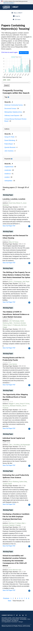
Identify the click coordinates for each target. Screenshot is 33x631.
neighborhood (8, 166)
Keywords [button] (13, 158)
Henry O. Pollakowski (13, 325)
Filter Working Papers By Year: (12, 77)
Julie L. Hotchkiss (14, 444)
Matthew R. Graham (15, 523)
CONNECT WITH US (7, 615)
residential (7, 170)
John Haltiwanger (14, 321)
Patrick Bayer (8, 144)
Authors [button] (6, 129)
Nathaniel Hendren (15, 406)
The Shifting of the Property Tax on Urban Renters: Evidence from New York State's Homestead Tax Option (16, 274)
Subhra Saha (23, 481)
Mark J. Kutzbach (14, 323)
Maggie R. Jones (14, 403)
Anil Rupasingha (25, 444)
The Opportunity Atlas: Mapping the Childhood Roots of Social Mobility (15, 397)
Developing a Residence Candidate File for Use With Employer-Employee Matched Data (16, 516)
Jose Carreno (13, 364)
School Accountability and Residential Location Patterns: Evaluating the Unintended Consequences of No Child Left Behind (15, 561)
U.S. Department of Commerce (9, 621)
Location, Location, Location (14, 199)
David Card (12, 203)
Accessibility (23, 619)
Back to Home (24, 52)
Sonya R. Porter (9, 137)
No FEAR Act (15, 620)
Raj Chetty (6, 406)
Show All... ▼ (8, 102)
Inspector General (6, 620)
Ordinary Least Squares (11, 115)
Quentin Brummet (9, 147)
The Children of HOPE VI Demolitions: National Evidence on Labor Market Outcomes (16, 314)
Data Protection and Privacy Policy (10, 619)
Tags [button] (12, 96)
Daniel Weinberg (9, 140)
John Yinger (25, 281)
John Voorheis (8, 151)
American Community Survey (13, 105)
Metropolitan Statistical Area (13, 112)
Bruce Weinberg (14, 481)
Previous (6, 598)
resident (7, 177)
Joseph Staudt (7, 484)
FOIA (28, 619)
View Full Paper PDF (9, 226)
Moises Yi (19, 203)
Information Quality (6, 618)
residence (7, 173)
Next (9, 601)
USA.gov (20, 621)
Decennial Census (10, 108)
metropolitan (8, 180)
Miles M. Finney (13, 242)
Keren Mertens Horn (15, 570)
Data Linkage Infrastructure (19, 618)
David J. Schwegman (15, 281)
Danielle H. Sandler (15, 525)
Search (6, 85)
